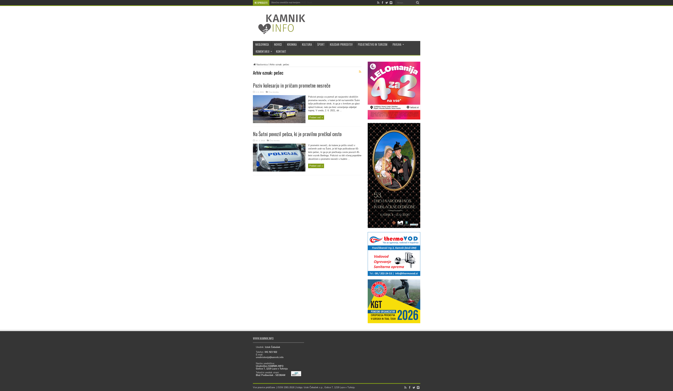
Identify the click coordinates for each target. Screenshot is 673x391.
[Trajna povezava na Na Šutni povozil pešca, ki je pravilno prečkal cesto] (279, 170)
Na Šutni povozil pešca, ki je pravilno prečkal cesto (297, 134)
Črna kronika (273, 92)
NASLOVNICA (262, 44)
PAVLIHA (397, 44)
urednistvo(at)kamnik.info (270, 357)
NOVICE (278, 44)
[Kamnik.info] (279, 32)
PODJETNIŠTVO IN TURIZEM (372, 44)
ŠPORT (321, 44)
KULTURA (307, 44)
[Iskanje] (417, 2)
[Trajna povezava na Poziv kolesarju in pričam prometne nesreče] (279, 122)
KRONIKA (292, 44)
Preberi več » (316, 117)
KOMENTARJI (262, 51)
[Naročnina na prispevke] (360, 71)
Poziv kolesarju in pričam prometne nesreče (291, 85)
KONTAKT (281, 51)
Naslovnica (262, 64)
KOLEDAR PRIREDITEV (341, 44)
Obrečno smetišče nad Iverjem (285, 2)
